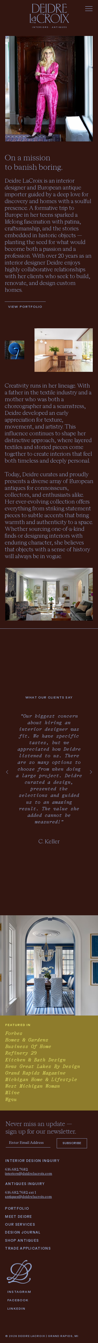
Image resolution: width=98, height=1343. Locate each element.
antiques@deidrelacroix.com (28, 1196)
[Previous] (7, 772)
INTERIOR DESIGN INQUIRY (32, 1161)
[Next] (91, 772)
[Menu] (89, 8)
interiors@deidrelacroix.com (28, 1173)
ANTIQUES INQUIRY (25, 1184)
